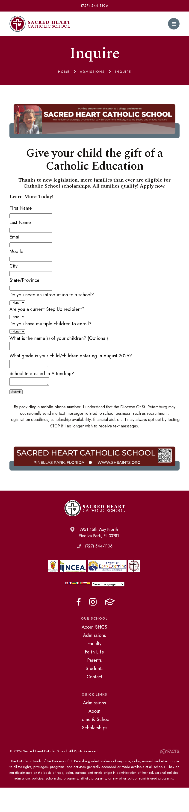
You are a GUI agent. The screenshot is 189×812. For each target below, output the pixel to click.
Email (15, 236)
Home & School (94, 719)
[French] (70, 584)
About (94, 711)
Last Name (20, 222)
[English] (66, 584)
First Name (20, 208)
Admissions (94, 635)
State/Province (24, 280)
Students (94, 668)
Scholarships (94, 727)
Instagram (93, 602)
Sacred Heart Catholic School (39, 24)
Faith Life (94, 651)
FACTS (110, 602)
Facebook (78, 602)
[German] (74, 584)
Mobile (16, 251)
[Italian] (78, 584)
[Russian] (85, 584)
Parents (94, 660)
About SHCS (94, 627)
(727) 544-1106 (94, 5)
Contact (94, 676)
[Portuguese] (81, 584)
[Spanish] (89, 584)
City (13, 265)
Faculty (94, 643)
